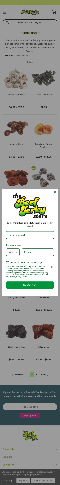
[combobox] (13, 252)
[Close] (55, 192)
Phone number (13, 245)
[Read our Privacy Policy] (52, 267)
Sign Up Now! (30, 285)
